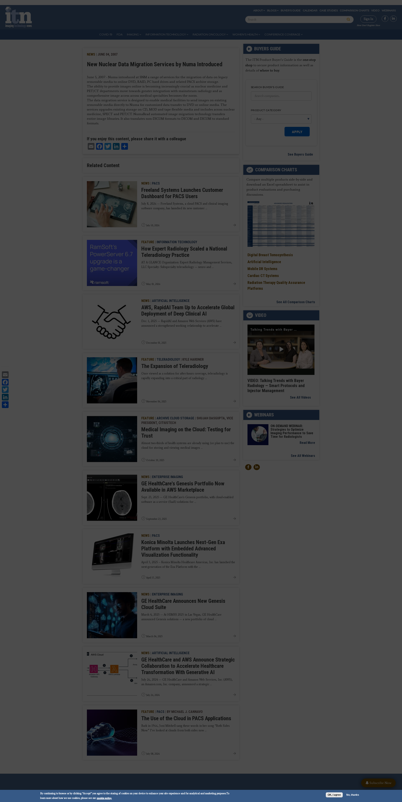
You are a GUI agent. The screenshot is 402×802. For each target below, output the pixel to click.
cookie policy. (104, 797)
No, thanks (352, 794)
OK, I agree (334, 794)
